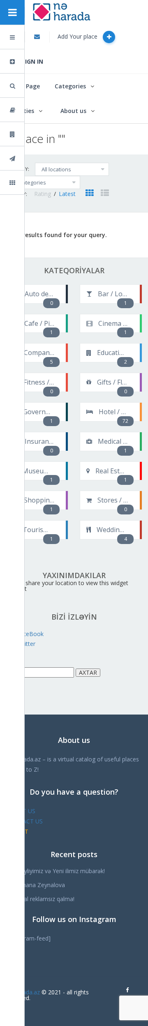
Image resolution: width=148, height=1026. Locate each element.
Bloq (31, 110)
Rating (43, 194)
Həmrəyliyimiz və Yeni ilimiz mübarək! (55, 871)
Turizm (34, 158)
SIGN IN (32, 61)
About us (73, 111)
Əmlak (34, 134)
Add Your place (78, 36)
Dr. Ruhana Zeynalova (35, 885)
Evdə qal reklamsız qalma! (40, 899)
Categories (70, 86)
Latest (67, 194)
